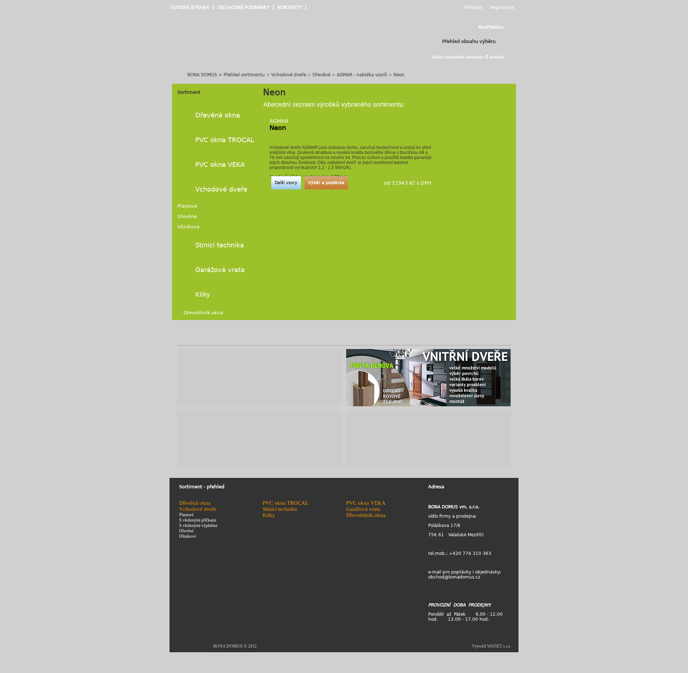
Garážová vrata (220, 269)
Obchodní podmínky (243, 7)
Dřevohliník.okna (203, 312)
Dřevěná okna (217, 115)
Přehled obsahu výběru (469, 41)
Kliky (202, 294)
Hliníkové (188, 226)
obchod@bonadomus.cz (454, 577)
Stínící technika (219, 245)
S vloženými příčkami (197, 520)
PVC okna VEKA (220, 164)
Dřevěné (322, 74)
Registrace (502, 7)
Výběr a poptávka (326, 182)
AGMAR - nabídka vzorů (362, 74)
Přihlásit (473, 7)
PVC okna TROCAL (224, 140)
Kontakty (289, 7)
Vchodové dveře (288, 74)
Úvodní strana (189, 7)
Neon (399, 74)
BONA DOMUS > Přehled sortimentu (226, 74)
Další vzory (286, 182)
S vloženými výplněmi (198, 525)
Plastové (187, 206)
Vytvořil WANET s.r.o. (491, 646)
